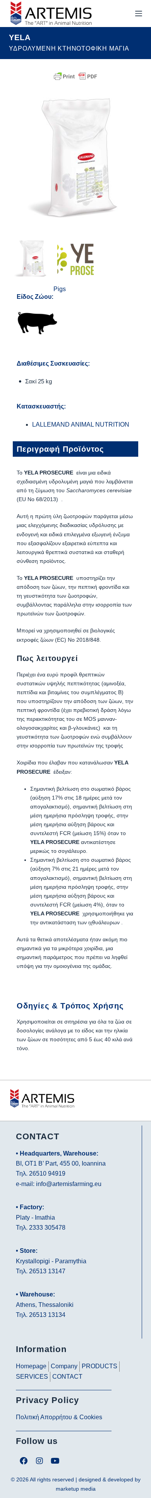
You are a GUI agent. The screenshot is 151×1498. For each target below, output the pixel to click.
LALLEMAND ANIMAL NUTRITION (80, 424)
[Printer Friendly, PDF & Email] (75, 76)
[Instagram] (39, 1461)
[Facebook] (23, 1461)
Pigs (59, 289)
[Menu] (138, 13)
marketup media (76, 1489)
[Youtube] (55, 1461)
